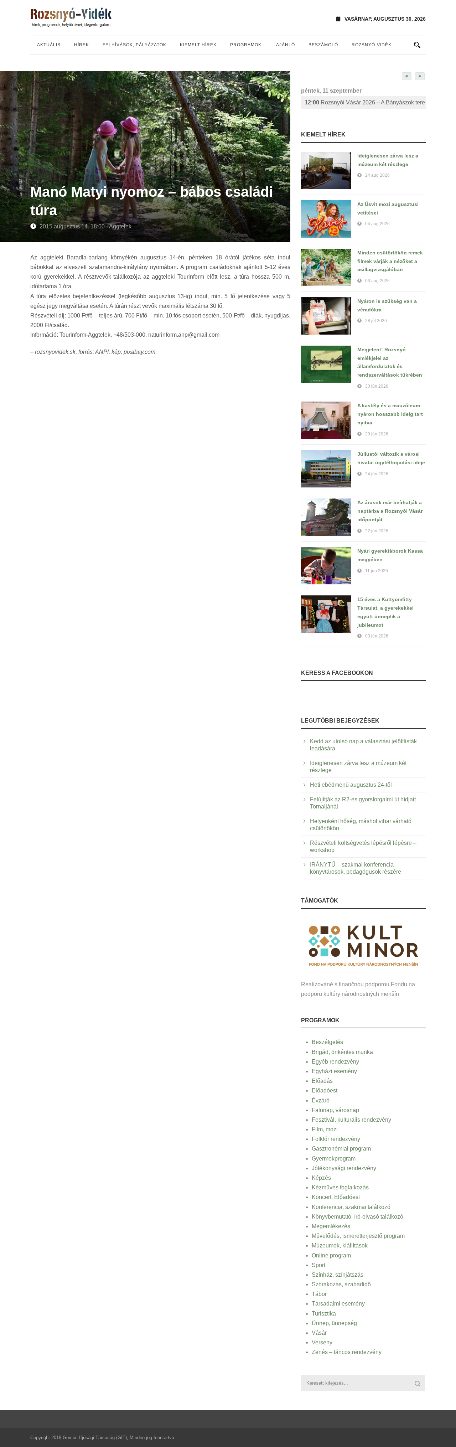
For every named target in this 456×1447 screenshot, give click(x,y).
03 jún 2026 (376, 636)
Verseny (322, 1342)
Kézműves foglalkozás (340, 1187)
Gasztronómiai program (341, 1149)
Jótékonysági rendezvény (344, 1168)
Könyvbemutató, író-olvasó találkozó (357, 1217)
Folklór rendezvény (336, 1139)
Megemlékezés (331, 1226)
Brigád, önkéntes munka (342, 1052)
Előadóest (324, 1090)
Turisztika (324, 1314)
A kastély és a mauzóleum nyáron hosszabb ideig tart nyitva (390, 414)
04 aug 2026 (377, 223)
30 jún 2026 (376, 386)
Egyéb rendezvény (335, 1062)
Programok (245, 44)
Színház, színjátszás (337, 1275)
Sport (318, 1265)
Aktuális (49, 44)
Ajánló (285, 44)
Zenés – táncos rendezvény (347, 1352)
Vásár (319, 1333)
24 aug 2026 (377, 175)
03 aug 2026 (377, 280)
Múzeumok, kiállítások (340, 1245)
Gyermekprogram (334, 1159)
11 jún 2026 (376, 570)
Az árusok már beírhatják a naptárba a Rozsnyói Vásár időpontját (390, 511)
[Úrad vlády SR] (363, 945)
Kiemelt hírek (198, 44)
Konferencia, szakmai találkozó (351, 1207)
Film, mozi (325, 1129)
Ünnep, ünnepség (334, 1323)
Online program (331, 1255)
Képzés (321, 1178)
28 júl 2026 (376, 320)
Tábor (319, 1294)
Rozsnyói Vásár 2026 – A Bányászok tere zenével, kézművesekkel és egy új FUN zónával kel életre (365, 102)
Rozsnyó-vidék (372, 44)
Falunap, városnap (335, 1110)
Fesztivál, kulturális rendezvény (351, 1120)
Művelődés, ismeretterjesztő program (358, 1236)
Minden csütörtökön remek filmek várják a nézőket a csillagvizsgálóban (390, 261)
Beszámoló (323, 44)
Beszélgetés (327, 1042)
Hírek (81, 44)
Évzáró (321, 1100)
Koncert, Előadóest (336, 1197)
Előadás (322, 1081)
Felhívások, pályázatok (134, 44)
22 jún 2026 (376, 530)
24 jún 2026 (376, 473)
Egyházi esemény (334, 1071)
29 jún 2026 (376, 433)
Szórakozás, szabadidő (341, 1284)
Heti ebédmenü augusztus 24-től (351, 785)
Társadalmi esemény (338, 1304)
